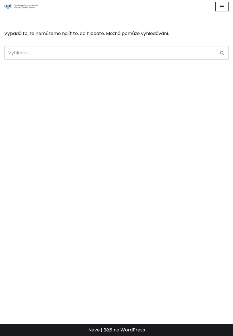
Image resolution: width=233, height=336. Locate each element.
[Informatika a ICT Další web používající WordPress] (21, 6)
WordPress (132, 330)
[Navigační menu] (222, 6)
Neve (94, 330)
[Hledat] (222, 53)
